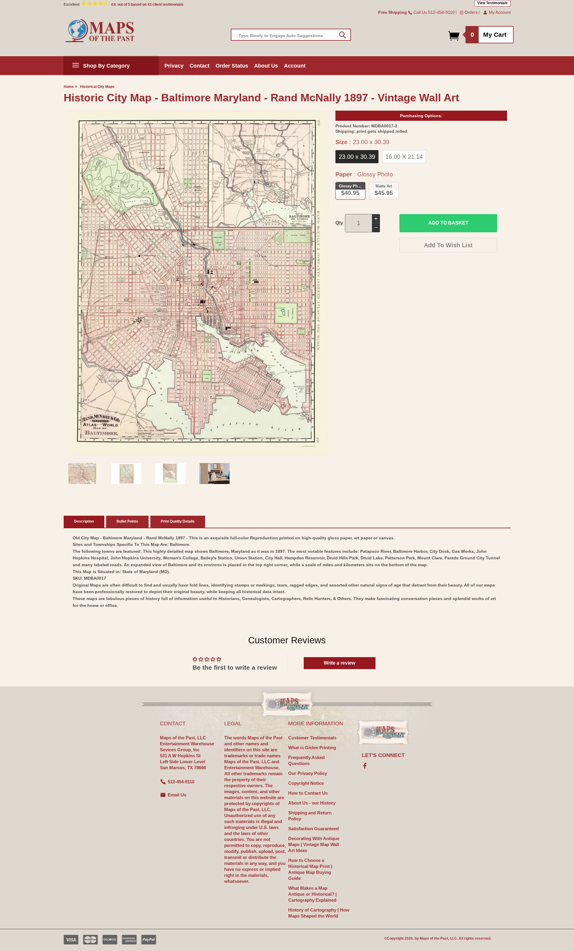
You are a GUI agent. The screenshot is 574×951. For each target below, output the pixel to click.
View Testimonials (492, 3)
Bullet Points (127, 521)
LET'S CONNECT (383, 755)
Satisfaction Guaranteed (313, 828)
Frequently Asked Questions (306, 760)
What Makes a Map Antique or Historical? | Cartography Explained (312, 894)
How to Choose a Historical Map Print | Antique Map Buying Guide (310, 869)
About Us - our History (311, 802)
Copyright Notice (306, 783)
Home (69, 87)
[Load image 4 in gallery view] (215, 473)
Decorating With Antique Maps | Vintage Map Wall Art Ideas (313, 844)
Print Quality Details (178, 521)
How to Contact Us (308, 793)
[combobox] (291, 35)
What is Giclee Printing (312, 747)
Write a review (339, 662)
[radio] (356, 156)
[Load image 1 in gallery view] (82, 473)
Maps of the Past (434, 938)
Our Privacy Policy (307, 773)
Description (84, 521)
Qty (339, 222)
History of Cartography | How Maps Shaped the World (318, 912)
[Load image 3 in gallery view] (170, 473)
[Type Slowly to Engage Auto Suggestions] (342, 35)
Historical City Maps (97, 87)
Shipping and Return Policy (310, 815)
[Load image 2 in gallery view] (126, 473)
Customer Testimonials (312, 737)
